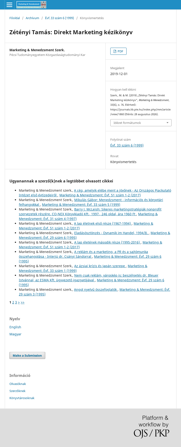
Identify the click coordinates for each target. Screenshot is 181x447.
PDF (120, 51)
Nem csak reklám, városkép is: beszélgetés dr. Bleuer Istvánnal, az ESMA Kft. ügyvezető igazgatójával (88, 277)
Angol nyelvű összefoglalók (96, 289)
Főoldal (14, 18)
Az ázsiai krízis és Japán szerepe (100, 266)
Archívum (32, 18)
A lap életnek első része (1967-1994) (103, 223)
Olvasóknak (17, 384)
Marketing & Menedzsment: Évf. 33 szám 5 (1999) (81, 204)
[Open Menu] (9, 4)
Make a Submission (27, 355)
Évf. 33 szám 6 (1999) (59, 18)
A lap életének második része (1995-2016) (107, 242)
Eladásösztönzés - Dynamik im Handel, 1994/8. (111, 233)
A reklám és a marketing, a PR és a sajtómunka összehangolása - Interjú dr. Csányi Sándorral (83, 254)
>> (23, 302)
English (15, 327)
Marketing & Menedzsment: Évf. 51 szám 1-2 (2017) (100, 195)
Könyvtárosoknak (21, 398)
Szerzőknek (17, 391)
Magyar (15, 334)
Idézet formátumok (127, 123)
